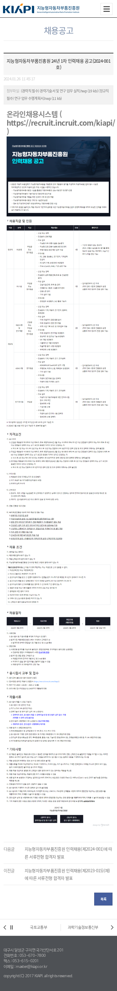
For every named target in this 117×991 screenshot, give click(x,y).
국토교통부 (38, 927)
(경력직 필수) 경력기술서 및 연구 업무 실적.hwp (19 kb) (59, 91)
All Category (106, 9)
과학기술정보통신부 (83, 927)
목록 (103, 899)
